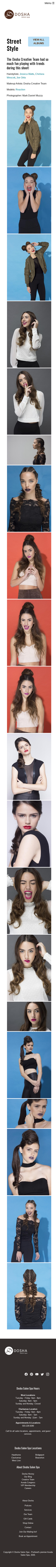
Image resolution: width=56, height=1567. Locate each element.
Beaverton (39, 1458)
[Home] (17, 14)
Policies (28, 1506)
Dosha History (28, 1474)
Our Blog (28, 1477)
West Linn (16, 1460)
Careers (28, 1488)
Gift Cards (28, 1519)
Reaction (20, 89)
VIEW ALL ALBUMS (38, 41)
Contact (28, 1528)
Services (28, 1510)
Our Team (28, 1514)
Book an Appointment (28, 1536)
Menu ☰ (50, 3)
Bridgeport (39, 1455)
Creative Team (28, 1479)
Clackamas (16, 1458)
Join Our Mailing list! (28, 1532)
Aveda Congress (28, 1482)
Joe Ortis (21, 77)
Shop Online (28, 1523)
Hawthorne (16, 1455)
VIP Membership (28, 1485)
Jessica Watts (27, 74)
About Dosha (28, 1501)
